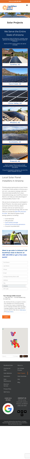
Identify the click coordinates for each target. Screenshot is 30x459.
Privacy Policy (9, 311)
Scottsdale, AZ (15, 142)
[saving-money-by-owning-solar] (15, 107)
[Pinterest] (25, 411)
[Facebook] (22, 411)
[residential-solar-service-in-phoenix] (15, 49)
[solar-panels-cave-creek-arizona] (15, 68)
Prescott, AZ (15, 161)
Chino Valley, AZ (15, 103)
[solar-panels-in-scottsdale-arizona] (15, 126)
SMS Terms (23, 310)
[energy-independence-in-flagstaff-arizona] (15, 146)
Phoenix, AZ (15, 123)
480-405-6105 (7, 255)
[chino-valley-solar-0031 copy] (15, 88)
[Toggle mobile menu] (27, 5)
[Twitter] (18, 411)
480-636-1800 (17, 1)
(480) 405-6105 (22, 405)
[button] (15, 347)
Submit (6, 317)
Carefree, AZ (15, 64)
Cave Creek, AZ (15, 84)
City (26, 356)
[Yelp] (22, 415)
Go (21, 356)
